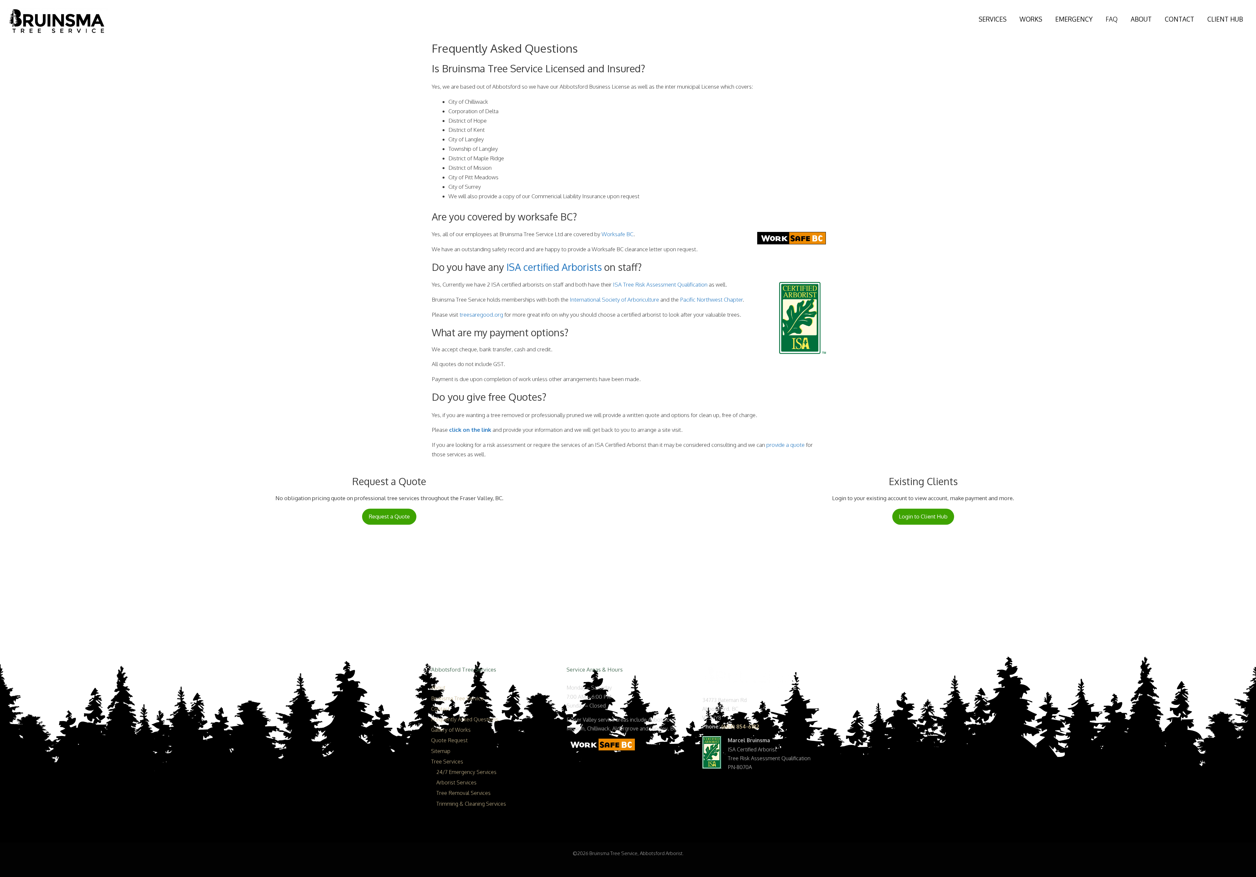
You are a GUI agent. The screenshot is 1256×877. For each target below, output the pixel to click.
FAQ (1112, 19)
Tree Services (447, 761)
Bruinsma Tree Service (457, 698)
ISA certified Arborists (554, 267)
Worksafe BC (617, 234)
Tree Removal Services (463, 793)
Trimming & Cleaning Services (471, 803)
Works (1031, 19)
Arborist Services (456, 782)
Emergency (1073, 19)
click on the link (470, 429)
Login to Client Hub (923, 516)
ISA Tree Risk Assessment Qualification (660, 284)
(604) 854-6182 (740, 726)
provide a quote (785, 444)
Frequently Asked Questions (464, 719)
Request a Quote (389, 516)
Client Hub (1225, 19)
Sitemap (440, 751)
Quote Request (449, 740)
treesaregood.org (481, 314)
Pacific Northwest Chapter (711, 299)
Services (992, 19)
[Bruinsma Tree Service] (57, 20)
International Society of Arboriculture (614, 299)
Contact (1179, 19)
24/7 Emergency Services (466, 772)
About (1141, 19)
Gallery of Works (451, 730)
